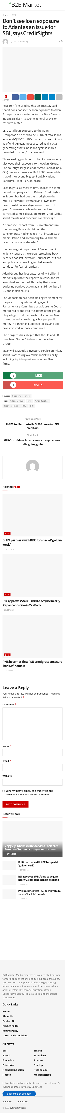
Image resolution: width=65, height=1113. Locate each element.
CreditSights (42, 400)
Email (6, 760)
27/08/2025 (9, 549)
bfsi (30, 400)
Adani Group (17, 400)
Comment (9, 704)
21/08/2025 (9, 670)
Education (8, 1060)
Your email (14, 922)
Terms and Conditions (15, 1035)
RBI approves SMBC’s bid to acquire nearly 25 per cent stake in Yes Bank (38, 878)
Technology (40, 1069)
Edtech (6, 1055)
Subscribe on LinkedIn (19, 1093)
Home (5, 15)
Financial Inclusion (13, 1069)
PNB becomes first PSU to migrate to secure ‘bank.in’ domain (39, 892)
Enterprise (8, 1065)
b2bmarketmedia (18, 1107)
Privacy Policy (10, 1025)
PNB (24, 405)
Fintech (6, 1074)
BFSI (14, 15)
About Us (7, 1016)
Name (7, 746)
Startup (38, 1065)
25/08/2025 (9, 610)
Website (7, 775)
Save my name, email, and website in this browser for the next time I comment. (30, 792)
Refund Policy (10, 1030)
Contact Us (8, 1021)
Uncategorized (42, 1074)
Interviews (40, 1055)
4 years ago (23, 41)
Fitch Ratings (11, 405)
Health (38, 1050)
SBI (32, 405)
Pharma (38, 1060)
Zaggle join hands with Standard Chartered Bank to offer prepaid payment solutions (31, 847)
